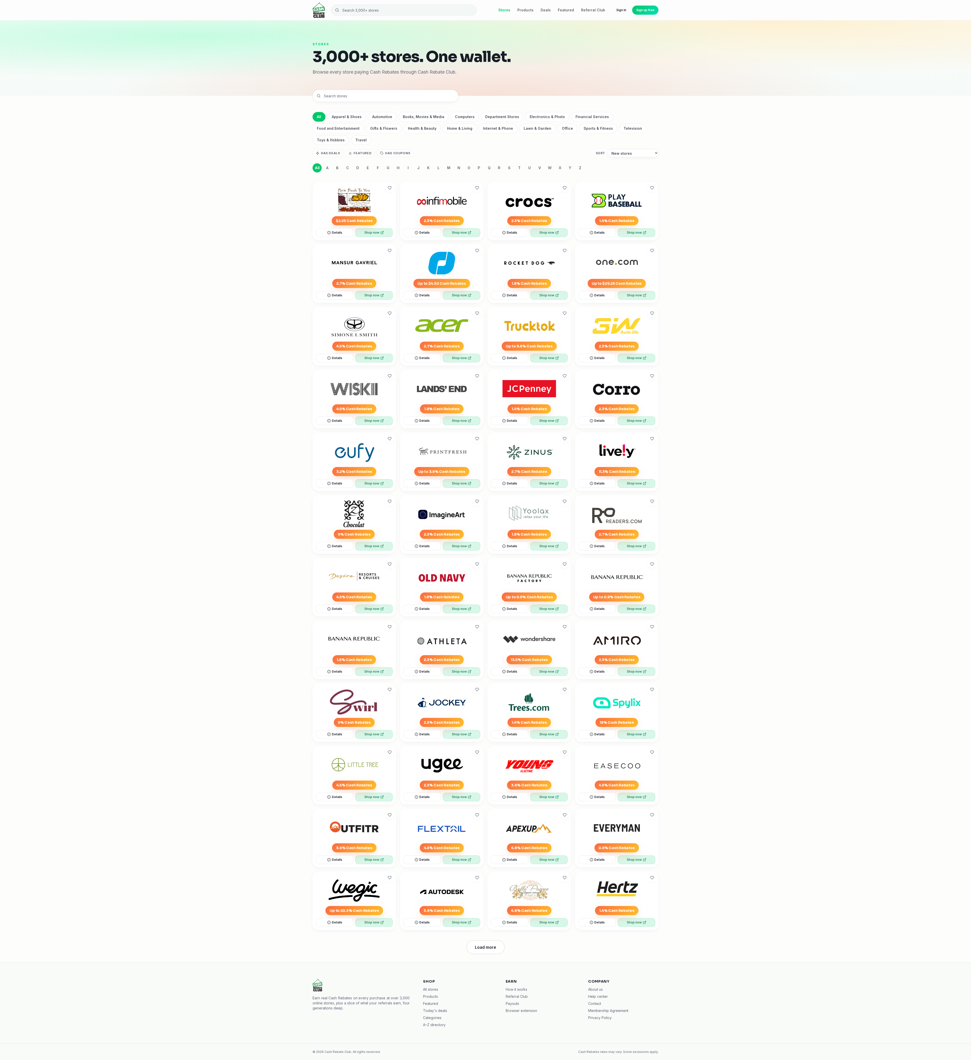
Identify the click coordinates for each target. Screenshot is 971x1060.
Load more (485, 947)
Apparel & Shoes (347, 117)
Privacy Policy (600, 1017)
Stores (504, 10)
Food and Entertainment (338, 128)
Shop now (371, 232)
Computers (465, 117)
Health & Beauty (422, 128)
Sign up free (645, 10)
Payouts (512, 1003)
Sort (600, 153)
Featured (566, 10)
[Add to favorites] (390, 188)
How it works (516, 989)
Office (567, 128)
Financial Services (592, 117)
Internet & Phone (498, 128)
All (319, 117)
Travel (361, 140)
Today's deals (435, 1010)
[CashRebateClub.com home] (319, 10)
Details (337, 232)
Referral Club (593, 10)
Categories (432, 1017)
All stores (430, 989)
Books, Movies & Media (423, 117)
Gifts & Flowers (383, 128)
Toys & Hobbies (331, 140)
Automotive (382, 117)
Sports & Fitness (598, 128)
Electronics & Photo (547, 117)
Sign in (621, 10)
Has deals (330, 153)
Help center (598, 996)
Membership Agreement (608, 1010)
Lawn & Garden (537, 128)
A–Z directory (434, 1025)
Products (525, 10)
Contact (594, 1003)
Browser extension (521, 1010)
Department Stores (502, 117)
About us (595, 989)
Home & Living (459, 128)
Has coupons (397, 153)
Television (633, 128)
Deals (546, 10)
